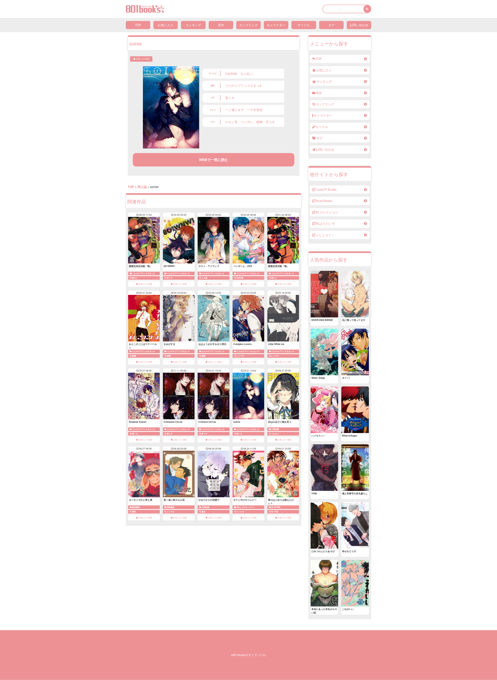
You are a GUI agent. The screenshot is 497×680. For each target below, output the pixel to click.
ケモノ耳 (231, 122)
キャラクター (276, 25)
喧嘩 (259, 122)
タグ (331, 25)
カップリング (248, 25)
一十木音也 (254, 109)
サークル (303, 25)
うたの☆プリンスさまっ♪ (243, 85)
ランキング (193, 25)
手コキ (270, 122)
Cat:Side (231, 73)
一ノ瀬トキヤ (234, 109)
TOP (138, 25)
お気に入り (165, 25)
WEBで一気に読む (213, 159)
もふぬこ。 (248, 73)
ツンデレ (247, 122)
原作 (221, 25)
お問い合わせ (359, 25)
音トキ (230, 97)
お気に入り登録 (142, 58)
